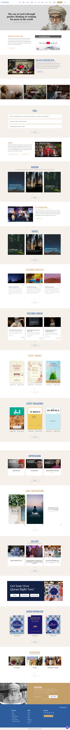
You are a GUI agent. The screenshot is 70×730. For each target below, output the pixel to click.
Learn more (11, 48)
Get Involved (14, 717)
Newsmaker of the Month (52, 667)
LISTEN (46, 2)
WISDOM (23, 2)
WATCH (42, 2)
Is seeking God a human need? (17, 126)
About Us (13, 714)
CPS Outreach (17, 667)
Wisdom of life (31, 185)
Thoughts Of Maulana (16, 721)
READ (38, 2)
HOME (20, 2)
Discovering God (50, 186)
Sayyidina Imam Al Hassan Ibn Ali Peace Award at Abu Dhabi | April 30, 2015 (34, 562)
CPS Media (35, 667)
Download (13, 384)
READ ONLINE (25, 154)
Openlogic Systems (38, 728)
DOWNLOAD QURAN (13, 154)
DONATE (60, 2)
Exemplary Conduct (49, 287)
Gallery (29, 717)
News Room (30, 721)
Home (13, 712)
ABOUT (50, 2)
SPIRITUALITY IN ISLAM (31, 287)
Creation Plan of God (15, 185)
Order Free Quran (15, 719)
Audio (29, 714)
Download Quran (15, 716)
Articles (29, 712)
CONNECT (54, 2)
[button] (16, 552)
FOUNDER (31, 2)
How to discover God (13, 287)
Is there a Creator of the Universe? (18, 121)
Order (15, 595)
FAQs (35, 2)
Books (29, 716)
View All (35, 132)
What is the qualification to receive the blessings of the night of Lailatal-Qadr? (29, 116)
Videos (29, 723)
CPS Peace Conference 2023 (52, 560)
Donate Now (48, 715)
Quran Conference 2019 (16, 560)
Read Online (20, 384)
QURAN (28, 2)
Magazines (30, 719)
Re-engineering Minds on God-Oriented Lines (43, 209)
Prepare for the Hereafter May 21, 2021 (33, 331)
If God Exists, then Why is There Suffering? (51, 331)
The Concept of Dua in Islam (15, 330)
